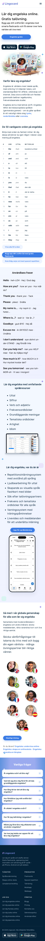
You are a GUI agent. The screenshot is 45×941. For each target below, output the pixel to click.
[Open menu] (40, 3)
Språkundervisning (9, 876)
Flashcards (28, 876)
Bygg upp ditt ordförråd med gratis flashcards (19, 254)
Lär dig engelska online (11, 901)
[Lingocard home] (10, 3)
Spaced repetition (31, 880)
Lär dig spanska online (10, 905)
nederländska (9, 116)
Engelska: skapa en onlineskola (17, 749)
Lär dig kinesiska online (11, 916)
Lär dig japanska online (11, 920)
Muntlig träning (12, 738)
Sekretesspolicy (30, 913)
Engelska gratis (16, 37)
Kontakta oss (29, 909)
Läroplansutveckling (10, 884)
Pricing (27, 905)
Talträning (28, 884)
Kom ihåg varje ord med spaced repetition (22, 261)
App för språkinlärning (22, 530)
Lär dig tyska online (9, 913)
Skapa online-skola (9, 880)
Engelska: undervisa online (27, 746)
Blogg (26, 901)
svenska (24, 116)
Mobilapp (28, 887)
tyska (28, 113)
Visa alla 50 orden (12, 247)
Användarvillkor (30, 916)
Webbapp (28, 891)
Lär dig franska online (10, 909)
